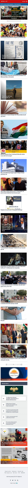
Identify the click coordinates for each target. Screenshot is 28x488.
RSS (19, 472)
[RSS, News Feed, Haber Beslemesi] (15, 480)
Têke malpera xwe (8, 472)
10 (20, 364)
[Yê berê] (6, 364)
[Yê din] (21, 364)
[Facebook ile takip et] (10, 480)
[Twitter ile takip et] (13, 480)
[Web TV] (25, 1)
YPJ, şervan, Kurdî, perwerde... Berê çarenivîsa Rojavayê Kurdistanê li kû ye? (11, 4)
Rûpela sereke (8, 471)
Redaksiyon (14, 471)
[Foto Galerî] (26, 1)
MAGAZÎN (23, 472)
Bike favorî (15, 472)
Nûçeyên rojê (20, 471)
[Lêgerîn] (17, 480)
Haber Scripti (13, 483)
